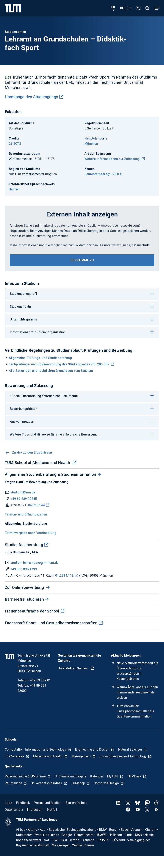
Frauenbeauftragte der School (32, 611)
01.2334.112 (64, 575)
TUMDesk (134, 776)
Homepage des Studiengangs (31, 96)
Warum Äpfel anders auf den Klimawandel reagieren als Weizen (137, 692)
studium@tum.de (22, 492)
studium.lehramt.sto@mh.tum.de (34, 563)
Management (82, 756)
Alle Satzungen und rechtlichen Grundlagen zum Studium (51, 371)
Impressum (35, 810)
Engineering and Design (92, 749)
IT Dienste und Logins (70, 776)
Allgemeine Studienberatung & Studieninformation (50, 474)
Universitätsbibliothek (47, 783)
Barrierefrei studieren (24, 599)
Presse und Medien (47, 803)
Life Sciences (15, 756)
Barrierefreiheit (76, 803)
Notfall (52, 810)
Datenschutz (14, 810)
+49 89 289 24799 (23, 569)
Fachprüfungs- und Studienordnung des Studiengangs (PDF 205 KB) (59, 364)
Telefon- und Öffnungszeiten (26, 514)
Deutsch (15, 189)
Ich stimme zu (82, 260)
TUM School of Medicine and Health (38, 462)
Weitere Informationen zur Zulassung (112, 159)
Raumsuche (14, 783)
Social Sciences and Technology (123, 756)
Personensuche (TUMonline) (26, 776)
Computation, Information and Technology (36, 749)
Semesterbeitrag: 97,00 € (103, 174)
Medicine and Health (48, 756)
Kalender (96, 776)
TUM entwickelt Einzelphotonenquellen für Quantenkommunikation (135, 711)
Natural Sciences (130, 749)
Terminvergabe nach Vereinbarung (30, 533)
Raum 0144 (36, 505)
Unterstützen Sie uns (73, 668)
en (130, 8)
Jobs (8, 803)
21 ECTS (15, 144)
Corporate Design (107, 783)
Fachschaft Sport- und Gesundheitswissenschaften (51, 623)
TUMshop (78, 783)
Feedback (23, 803)
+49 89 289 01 (40, 680)
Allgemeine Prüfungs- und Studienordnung (40, 358)
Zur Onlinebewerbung (25, 587)
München (91, 144)
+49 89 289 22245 (23, 499)
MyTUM (113, 776)
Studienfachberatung (24, 544)
